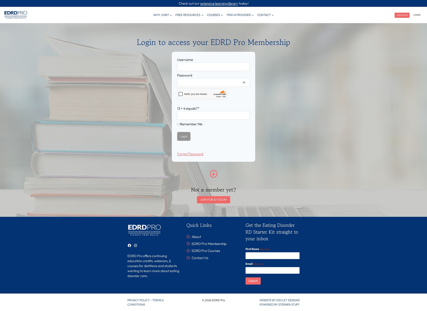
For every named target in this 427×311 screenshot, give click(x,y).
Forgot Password (190, 154)
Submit (253, 281)
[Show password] (244, 82)
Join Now (402, 15)
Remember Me (190, 124)
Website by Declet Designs (280, 300)
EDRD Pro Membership (209, 243)
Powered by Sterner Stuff (280, 304)
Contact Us (200, 258)
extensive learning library (219, 3)
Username (185, 59)
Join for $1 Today (213, 200)
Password (184, 75)
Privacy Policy (138, 300)
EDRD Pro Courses (206, 250)
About (196, 236)
